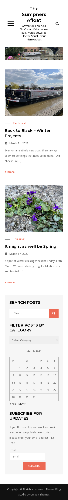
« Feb (12, 403)
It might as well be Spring (30, 246)
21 (13, 390)
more (11, 172)
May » (22, 403)
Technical (19, 123)
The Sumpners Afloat (34, 14)
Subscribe (34, 465)
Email (12, 450)
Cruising (19, 239)
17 (34, 382)
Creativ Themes (40, 494)
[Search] (54, 313)
